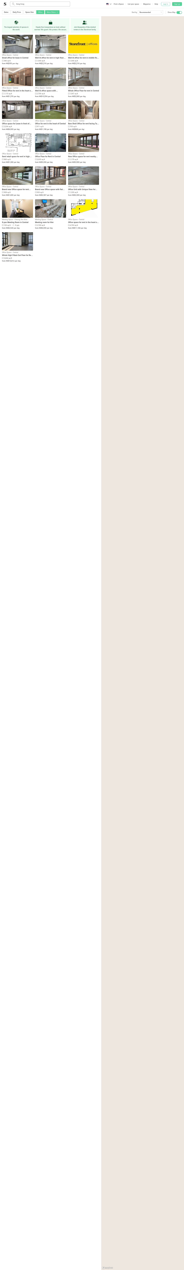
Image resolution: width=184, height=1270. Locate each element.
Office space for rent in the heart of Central (83, 222)
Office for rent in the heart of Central (50, 123)
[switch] (179, 12)
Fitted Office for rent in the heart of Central (16, 90)
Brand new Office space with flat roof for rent (49, 189)
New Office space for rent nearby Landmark (82, 156)
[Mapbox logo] (107, 1267)
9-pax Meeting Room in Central (15, 222)
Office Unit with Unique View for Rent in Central (81, 189)
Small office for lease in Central (15, 58)
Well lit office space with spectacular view (45, 90)
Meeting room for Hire (44, 222)
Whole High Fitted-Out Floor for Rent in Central (17, 255)
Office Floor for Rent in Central (48, 156)
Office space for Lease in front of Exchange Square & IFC (15, 123)
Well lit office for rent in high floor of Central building (50, 58)
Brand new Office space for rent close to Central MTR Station (15, 189)
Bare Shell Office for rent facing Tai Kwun (83, 123)
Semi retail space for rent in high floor (16, 156)
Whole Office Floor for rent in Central (83, 90)
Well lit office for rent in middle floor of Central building (83, 58)
